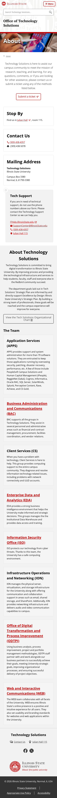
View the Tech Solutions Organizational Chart (28, 319)
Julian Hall (22, 120)
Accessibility (44, 793)
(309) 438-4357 (17, 142)
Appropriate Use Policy (19, 793)
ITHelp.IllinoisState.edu (22, 221)
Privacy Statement (26, 788)
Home (8, 56)
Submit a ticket (26, 96)
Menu (50, 3)
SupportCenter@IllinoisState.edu (30, 225)
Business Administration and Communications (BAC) (27, 408)
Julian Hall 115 (20, 233)
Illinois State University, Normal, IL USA (32, 781)
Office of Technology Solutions (20, 23)
